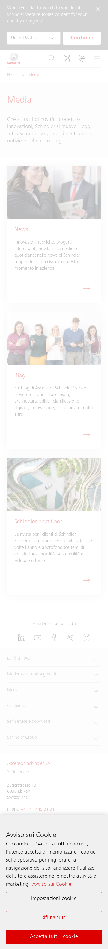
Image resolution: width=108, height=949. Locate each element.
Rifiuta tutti (54, 918)
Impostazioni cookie (53, 899)
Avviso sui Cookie (51, 884)
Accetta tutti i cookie (54, 936)
